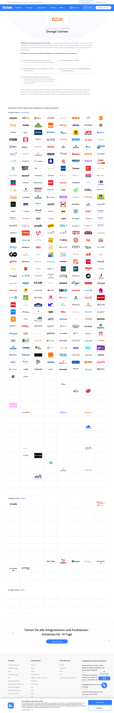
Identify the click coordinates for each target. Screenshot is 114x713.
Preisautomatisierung (14, 690)
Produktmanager (13, 674)
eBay (32, 668)
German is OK (101, 2)
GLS (32, 697)
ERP (9, 678)
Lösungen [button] (29, 8)
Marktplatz (25, 112)
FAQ (61, 674)
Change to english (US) (86, 2)
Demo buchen (104, 678)
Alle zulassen (100, 702)
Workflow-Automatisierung (15, 684)
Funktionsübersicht (13, 665)
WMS (23, 590)
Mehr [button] (61, 8)
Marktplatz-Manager (13, 681)
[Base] (8, 8)
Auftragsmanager (74, 45)
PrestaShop (34, 681)
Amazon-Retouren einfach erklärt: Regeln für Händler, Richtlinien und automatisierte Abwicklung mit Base (93, 668)
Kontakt (62, 665)
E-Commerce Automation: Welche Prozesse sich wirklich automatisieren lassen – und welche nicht (94, 677)
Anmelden (89, 7)
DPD (32, 693)
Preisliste (53, 8)
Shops (23, 498)
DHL (32, 687)
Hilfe (61, 671)
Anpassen (99, 708)
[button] (75, 8)
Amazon (33, 665)
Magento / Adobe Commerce (39, 678)
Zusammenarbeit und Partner (68, 678)
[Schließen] (111, 669)
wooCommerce (35, 674)
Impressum (63, 668)
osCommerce (34, 684)
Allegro (33, 671)
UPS (32, 690)
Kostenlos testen (102, 7)
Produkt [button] (18, 8)
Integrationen (41, 8)
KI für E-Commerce (13, 693)
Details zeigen (26, 709)
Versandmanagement (14, 687)
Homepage (48, 28)
